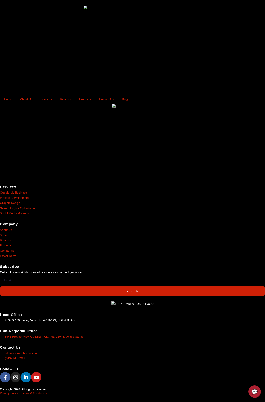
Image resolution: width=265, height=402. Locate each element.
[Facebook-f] (5, 377)
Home (8, 99)
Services (46, 99)
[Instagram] (15, 377)
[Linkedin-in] (26, 377)
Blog (125, 99)
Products (85, 99)
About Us (26, 99)
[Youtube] (36, 377)
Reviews (65, 99)
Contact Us (106, 99)
